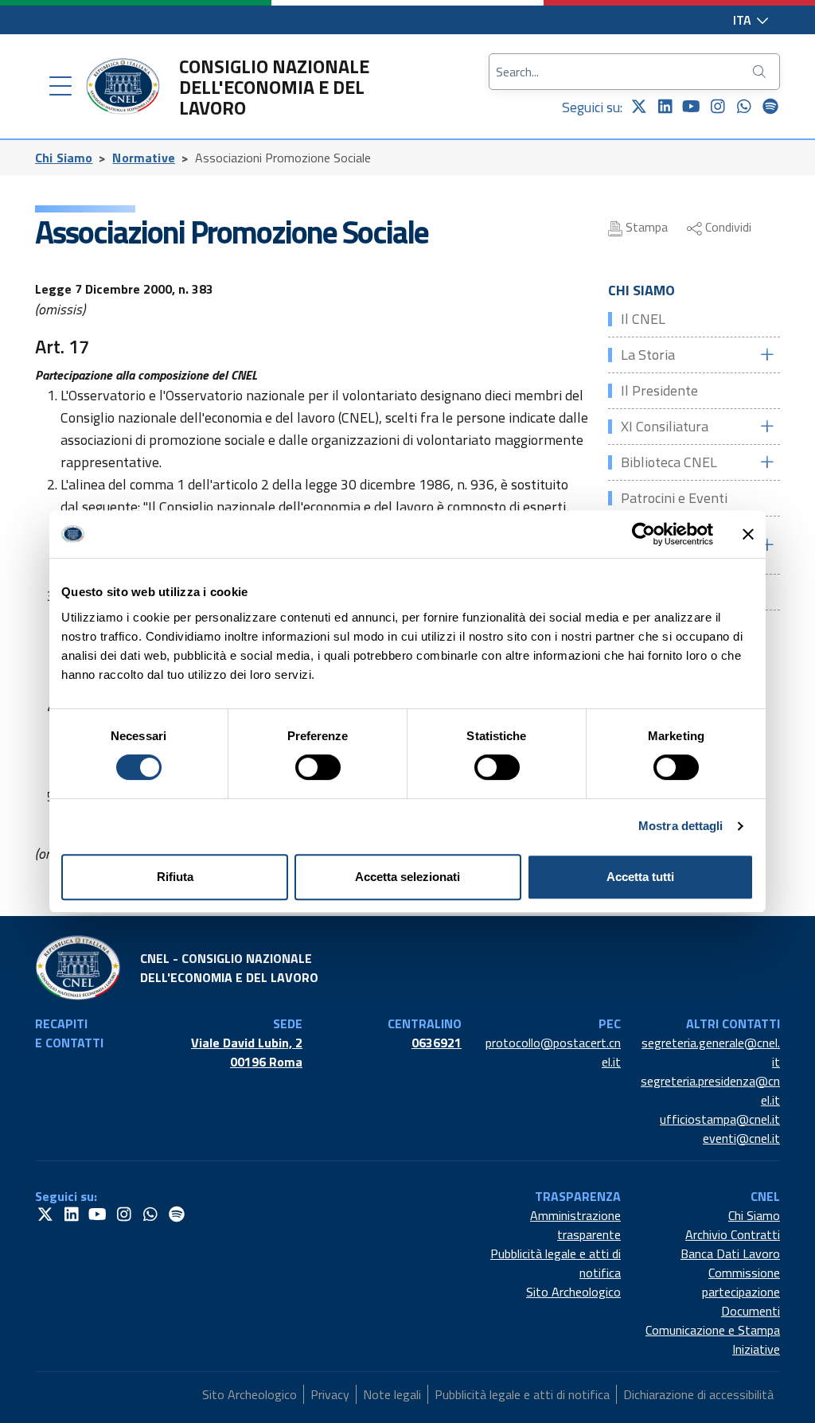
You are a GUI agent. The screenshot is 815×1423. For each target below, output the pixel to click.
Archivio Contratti (732, 1234)
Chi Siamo (63, 157)
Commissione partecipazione (741, 1282)
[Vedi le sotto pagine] (766, 354)
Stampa (645, 226)
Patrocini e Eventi (674, 498)
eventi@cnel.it (741, 1138)
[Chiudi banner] (748, 534)
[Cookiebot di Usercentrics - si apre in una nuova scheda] (643, 534)
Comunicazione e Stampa (712, 1329)
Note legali (392, 1394)
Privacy (329, 1394)
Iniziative (756, 1349)
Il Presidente (659, 390)
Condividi (726, 226)
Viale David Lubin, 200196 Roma (246, 1052)
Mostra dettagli (680, 825)
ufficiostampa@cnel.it (720, 1119)
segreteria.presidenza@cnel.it (710, 1090)
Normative (143, 157)
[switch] (318, 767)
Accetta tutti (640, 876)
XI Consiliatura (664, 426)
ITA (744, 19)
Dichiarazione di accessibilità (698, 1394)
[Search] (761, 71)
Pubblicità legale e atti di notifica (555, 1263)
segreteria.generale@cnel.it (710, 1052)
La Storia (648, 354)
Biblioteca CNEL (669, 462)
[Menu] (60, 86)
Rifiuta (175, 876)
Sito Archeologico (573, 1291)
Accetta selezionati (407, 876)
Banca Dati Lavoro (730, 1253)
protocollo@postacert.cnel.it (553, 1052)
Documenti (750, 1310)
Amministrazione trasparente (575, 1225)
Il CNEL (643, 318)
